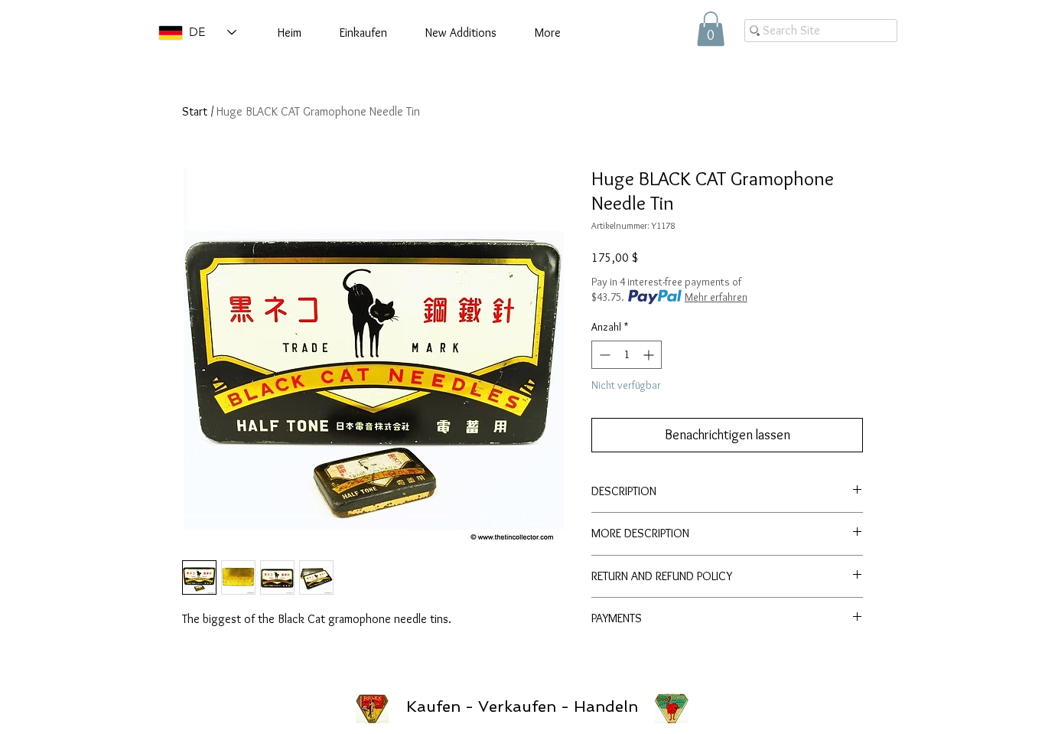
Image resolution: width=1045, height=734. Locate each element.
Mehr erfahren (716, 297)
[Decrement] (603, 354)
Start (194, 111)
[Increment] (649, 354)
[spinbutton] (626, 354)
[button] (710, 28)
